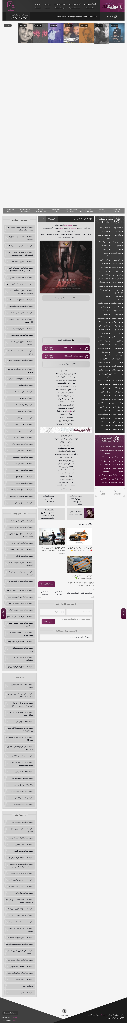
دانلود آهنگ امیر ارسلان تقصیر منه (20, 960)
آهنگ (42, 219)
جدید (66, 225)
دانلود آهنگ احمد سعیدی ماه (22, 873)
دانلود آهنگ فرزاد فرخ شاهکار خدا (20, 937)
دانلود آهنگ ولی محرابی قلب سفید (20, 973)
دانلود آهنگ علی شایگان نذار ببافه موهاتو (20, 371)
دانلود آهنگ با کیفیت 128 (73, 356)
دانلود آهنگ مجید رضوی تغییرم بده (20, 590)
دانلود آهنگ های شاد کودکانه (22, 489)
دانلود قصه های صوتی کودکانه (21, 496)
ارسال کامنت (48, 621)
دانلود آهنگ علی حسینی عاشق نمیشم (22, 830)
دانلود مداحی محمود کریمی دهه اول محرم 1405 (19, 739)
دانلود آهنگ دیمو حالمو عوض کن (21, 378)
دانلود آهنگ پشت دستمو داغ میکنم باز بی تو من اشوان (19, 901)
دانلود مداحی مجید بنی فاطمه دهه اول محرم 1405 (20, 729)
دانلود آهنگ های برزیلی (24, 483)
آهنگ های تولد (73, 593)
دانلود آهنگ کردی (26, 398)
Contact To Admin (10, 1013)
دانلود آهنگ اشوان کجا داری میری (20, 838)
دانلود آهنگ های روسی (24, 470)
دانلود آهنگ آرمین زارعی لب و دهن (20, 597)
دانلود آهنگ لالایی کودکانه (23, 437)
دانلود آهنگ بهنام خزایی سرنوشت (20, 909)
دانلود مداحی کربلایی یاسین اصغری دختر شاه (20, 952)
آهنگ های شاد (86, 593)
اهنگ (61, 228)
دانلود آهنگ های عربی (25, 450)
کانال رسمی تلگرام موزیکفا (66, 364)
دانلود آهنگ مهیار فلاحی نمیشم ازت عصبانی (20, 930)
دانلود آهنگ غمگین (25, 385)
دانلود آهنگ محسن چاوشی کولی (21, 610)
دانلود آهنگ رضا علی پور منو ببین (20, 966)
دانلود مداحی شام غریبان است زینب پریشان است (20, 714)
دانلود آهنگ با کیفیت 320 (73, 348)
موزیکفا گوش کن (46, 584)
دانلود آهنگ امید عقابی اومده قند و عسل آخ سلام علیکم (19, 228)
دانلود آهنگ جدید (26, 992)
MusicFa (110, 16)
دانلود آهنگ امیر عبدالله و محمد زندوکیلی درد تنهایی (21, 292)
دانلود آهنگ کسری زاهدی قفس (21, 549)
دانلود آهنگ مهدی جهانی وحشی (21, 880)
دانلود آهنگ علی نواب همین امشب (20, 246)
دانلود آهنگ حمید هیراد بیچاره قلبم (20, 922)
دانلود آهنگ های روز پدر (24, 503)
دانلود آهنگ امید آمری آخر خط (22, 543)
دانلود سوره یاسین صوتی (23, 804)
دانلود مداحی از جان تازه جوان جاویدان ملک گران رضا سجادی (22, 704)
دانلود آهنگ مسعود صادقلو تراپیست (22, 649)
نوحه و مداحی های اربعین (23, 784)
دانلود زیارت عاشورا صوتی (24, 797)
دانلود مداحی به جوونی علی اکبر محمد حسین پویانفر (21, 764)
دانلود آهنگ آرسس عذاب (78, 218)
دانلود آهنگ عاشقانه (25, 411)
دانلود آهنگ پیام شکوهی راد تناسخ (20, 616)
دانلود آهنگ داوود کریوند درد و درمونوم (21, 343)
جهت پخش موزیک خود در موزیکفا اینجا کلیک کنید (19, 16)
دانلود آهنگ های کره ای (24, 463)
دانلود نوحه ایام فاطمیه (24, 405)
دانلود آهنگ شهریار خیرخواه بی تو (20, 666)
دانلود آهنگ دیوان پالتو (24, 893)
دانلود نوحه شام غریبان (24, 721)
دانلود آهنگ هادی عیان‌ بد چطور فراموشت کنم (21, 535)
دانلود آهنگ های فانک (24, 556)
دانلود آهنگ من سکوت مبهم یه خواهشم (21, 238)
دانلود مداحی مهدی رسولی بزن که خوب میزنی (20, 573)
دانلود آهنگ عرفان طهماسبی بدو (21, 603)
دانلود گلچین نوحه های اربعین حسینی (22, 686)
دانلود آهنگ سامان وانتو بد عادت (20, 299)
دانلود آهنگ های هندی (24, 476)
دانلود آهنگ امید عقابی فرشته (22, 313)
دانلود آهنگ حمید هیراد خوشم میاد (20, 641)
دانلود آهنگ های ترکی (25, 418)
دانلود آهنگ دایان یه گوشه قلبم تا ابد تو (20, 352)
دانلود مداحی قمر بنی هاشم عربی (21, 756)
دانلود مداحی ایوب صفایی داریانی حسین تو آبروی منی (20, 695)
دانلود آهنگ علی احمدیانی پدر (22, 822)
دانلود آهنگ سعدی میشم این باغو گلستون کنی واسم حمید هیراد (20, 254)
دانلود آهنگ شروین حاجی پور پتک (20, 277)
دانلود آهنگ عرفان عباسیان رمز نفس (19, 284)
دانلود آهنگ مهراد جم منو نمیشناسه (23, 659)
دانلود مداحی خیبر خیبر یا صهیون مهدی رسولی (21, 634)
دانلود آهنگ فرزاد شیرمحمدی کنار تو (19, 944)
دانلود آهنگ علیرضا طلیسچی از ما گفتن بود (21, 564)
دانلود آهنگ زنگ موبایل (24, 424)
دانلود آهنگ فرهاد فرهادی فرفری (20, 857)
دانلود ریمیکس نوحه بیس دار (22, 778)
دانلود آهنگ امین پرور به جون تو (21, 915)
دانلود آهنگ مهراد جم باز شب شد (21, 527)
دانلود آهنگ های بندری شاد (22, 444)
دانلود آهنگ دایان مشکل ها (22, 261)
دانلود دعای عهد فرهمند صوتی (22, 791)
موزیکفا (112, 6)
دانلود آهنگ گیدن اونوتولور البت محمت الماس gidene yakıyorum (21, 269)
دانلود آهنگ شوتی (26, 431)
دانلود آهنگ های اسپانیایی (23, 457)
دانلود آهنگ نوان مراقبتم (23, 851)
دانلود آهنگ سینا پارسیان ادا (22, 328)
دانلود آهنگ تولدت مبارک (24, 392)
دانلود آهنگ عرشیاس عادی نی (22, 335)
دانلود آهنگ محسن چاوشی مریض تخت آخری (20, 624)
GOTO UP (64, 1016)
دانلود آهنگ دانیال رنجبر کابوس (21, 306)
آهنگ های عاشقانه (45, 593)
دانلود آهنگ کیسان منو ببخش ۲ (21, 886)
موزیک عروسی (28, 986)
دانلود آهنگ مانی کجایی (24, 844)
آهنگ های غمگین (59, 593)
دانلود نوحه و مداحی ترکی (23, 771)
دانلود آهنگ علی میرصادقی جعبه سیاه (21, 361)
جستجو (11, 10)
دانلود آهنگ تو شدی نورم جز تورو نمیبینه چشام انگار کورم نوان (21, 865)
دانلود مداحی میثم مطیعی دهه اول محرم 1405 (20, 748)
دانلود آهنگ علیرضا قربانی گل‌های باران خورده (20, 321)
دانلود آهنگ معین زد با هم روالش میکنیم (20, 582)
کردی (69, 411)
